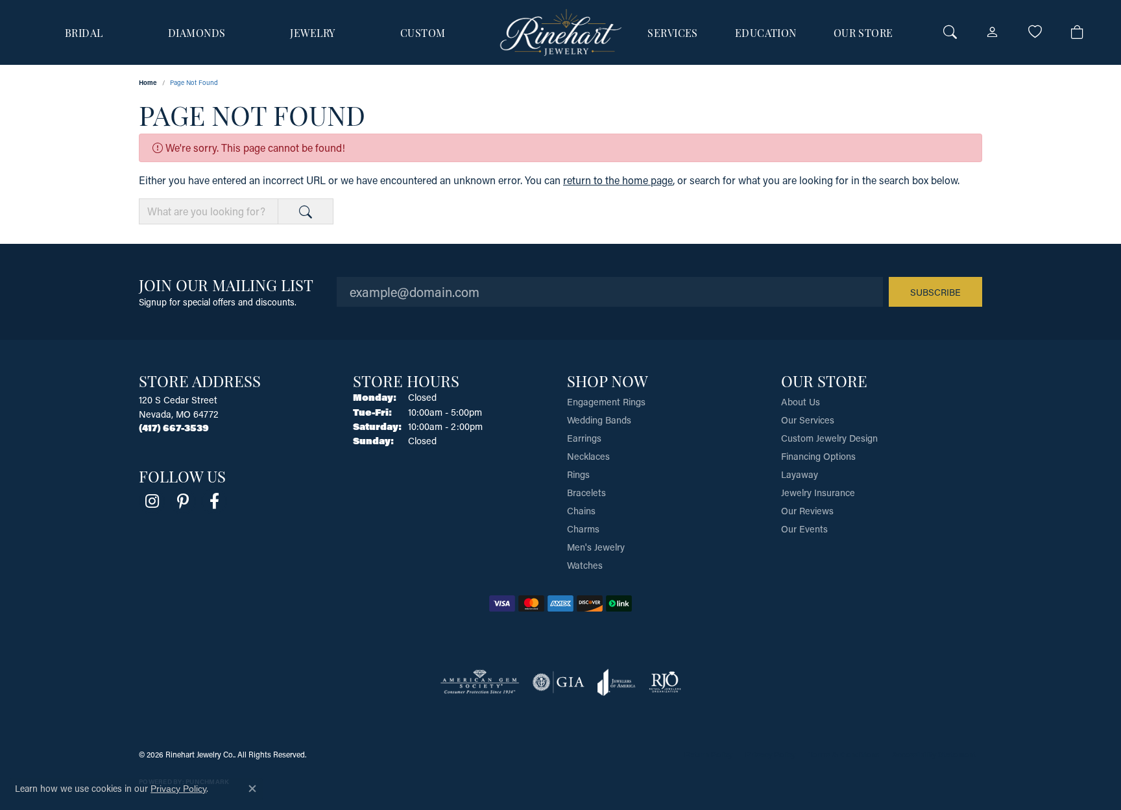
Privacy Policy (770, 754)
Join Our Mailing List (226, 284)
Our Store (863, 32)
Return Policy (708, 754)
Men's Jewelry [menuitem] (596, 547)
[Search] (950, 32)
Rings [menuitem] (578, 474)
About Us (800, 402)
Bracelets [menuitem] (586, 492)
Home (148, 82)
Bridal (84, 32)
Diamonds (197, 32)
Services (672, 32)
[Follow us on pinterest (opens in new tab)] (183, 501)
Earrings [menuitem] (584, 438)
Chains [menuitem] (581, 511)
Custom (423, 32)
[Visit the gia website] (559, 682)
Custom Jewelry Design (829, 438)
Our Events (804, 529)
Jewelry (312, 32)
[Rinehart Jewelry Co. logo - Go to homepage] (561, 32)
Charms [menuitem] (583, 529)
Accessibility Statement (934, 754)
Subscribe (935, 292)
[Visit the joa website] (616, 682)
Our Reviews (807, 511)
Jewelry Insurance (818, 492)
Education (766, 32)
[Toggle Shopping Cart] (1077, 32)
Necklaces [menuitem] (588, 456)
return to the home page (618, 180)
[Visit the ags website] (480, 682)
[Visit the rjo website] (665, 682)
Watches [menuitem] (585, 565)
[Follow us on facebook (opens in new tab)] (214, 501)
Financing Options (818, 456)
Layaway (799, 474)
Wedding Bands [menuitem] (599, 420)
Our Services (807, 420)
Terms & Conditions (843, 754)
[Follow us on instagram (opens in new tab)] (152, 501)
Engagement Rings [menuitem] (606, 402)
